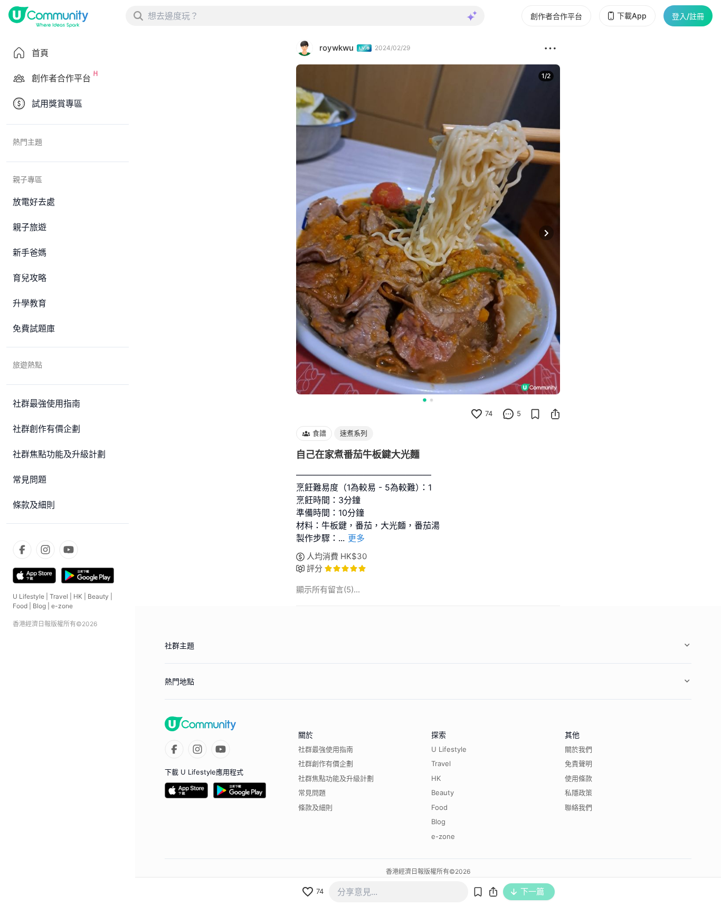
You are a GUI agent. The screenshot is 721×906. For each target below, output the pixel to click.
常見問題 (312, 792)
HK (77, 596)
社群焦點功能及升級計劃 (336, 778)
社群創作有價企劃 (325, 763)
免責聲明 (578, 763)
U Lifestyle (28, 596)
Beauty (98, 596)
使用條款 (578, 778)
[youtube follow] (68, 549)
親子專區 (27, 179)
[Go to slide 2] (431, 400)
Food (20, 606)
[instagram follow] (45, 549)
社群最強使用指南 (325, 749)
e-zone (62, 606)
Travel (59, 596)
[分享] (555, 414)
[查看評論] (508, 414)
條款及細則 (315, 807)
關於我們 (578, 749)
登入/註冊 (688, 16)
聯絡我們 (578, 807)
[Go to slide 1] (424, 399)
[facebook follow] (22, 549)
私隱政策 (578, 792)
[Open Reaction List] (550, 48)
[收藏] (535, 414)
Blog (39, 606)
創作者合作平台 (556, 16)
